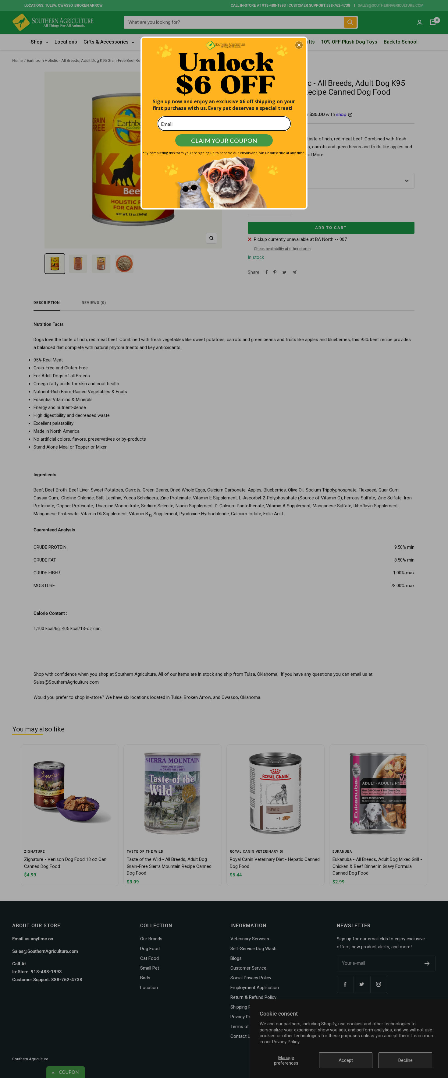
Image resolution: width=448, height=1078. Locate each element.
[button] (299, 45)
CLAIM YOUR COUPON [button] (224, 140)
